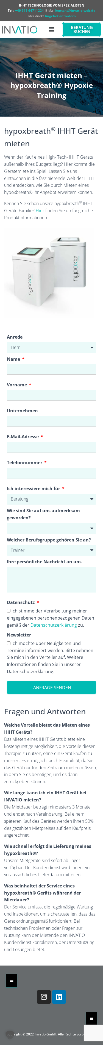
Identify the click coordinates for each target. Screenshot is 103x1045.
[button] (51, 29)
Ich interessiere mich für (34, 489)
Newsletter (19, 635)
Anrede (15, 337)
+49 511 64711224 (29, 10)
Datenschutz (21, 602)
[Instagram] (44, 997)
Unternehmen (22, 411)
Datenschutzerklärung (53, 625)
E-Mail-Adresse (23, 437)
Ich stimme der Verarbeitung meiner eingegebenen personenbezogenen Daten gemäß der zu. (50, 618)
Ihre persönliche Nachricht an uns (44, 562)
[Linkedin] (59, 997)
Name (14, 359)
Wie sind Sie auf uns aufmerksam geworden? (43, 514)
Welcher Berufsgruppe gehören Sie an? (49, 540)
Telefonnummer (25, 463)
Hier (40, 211)
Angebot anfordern (60, 16)
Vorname (17, 385)
